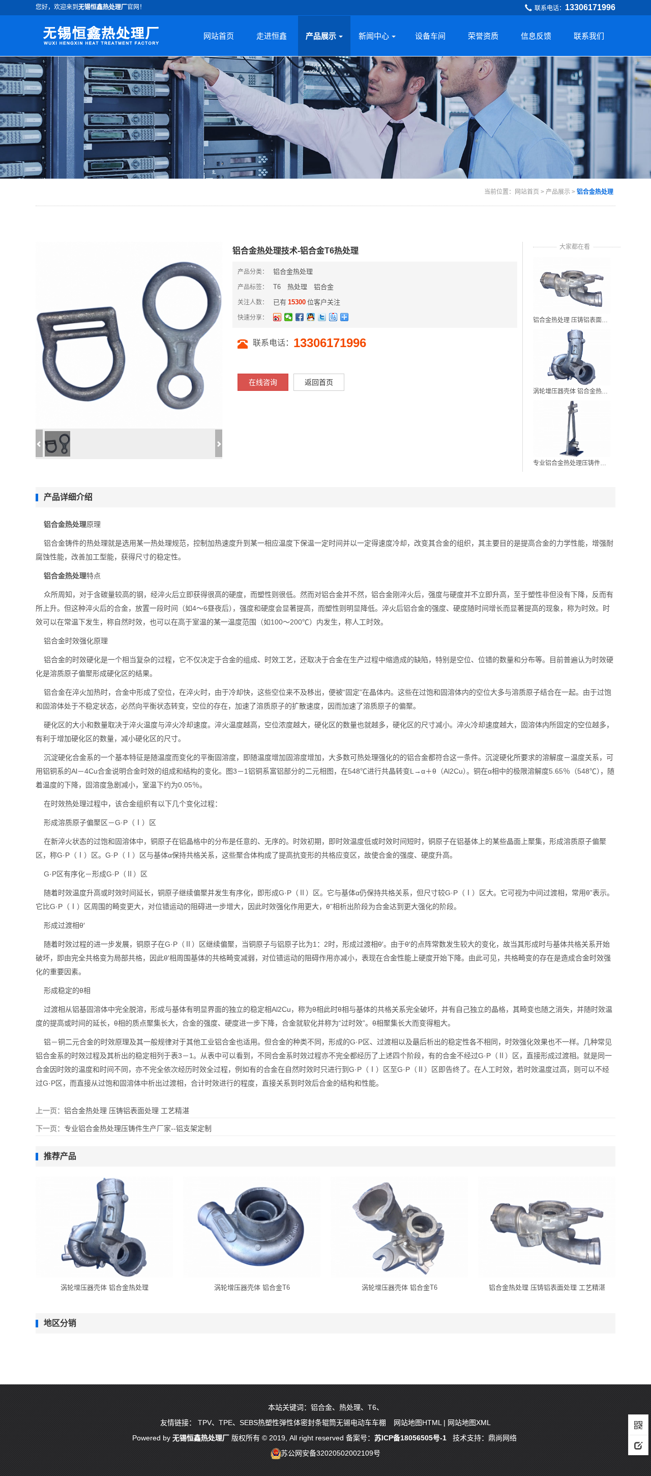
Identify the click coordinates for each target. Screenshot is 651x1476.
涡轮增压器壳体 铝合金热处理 (571, 391)
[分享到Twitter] (322, 317)
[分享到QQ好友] (311, 317)
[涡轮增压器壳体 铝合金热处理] (571, 356)
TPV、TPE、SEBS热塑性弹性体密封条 (260, 1422)
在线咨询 (263, 382)
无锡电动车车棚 (361, 1422)
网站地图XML (469, 1422)
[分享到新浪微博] (277, 317)
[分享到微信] (288, 317)
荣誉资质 (483, 36)
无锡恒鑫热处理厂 (200, 1438)
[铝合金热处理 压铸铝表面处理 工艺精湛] (571, 285)
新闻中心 (374, 36)
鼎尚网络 (502, 1438)
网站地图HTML (417, 1422)
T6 (277, 287)
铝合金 (324, 287)
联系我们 (589, 36)
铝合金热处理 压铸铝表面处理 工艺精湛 (571, 320)
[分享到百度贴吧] (333, 317)
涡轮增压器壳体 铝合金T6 (252, 1287)
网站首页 (218, 36)
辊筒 (329, 1422)
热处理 (297, 287)
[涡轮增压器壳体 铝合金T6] (251, 1226)
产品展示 (321, 36)
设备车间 (430, 36)
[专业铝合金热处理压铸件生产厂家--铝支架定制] (571, 428)
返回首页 (319, 382)
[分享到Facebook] (299, 317)
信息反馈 (536, 36)
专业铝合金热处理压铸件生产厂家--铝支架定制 (571, 463)
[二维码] (638, 1424)
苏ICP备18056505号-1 (411, 1438)
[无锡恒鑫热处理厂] (101, 32)
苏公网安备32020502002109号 (330, 1453)
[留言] (638, 1445)
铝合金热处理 (595, 191)
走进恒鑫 (271, 36)
